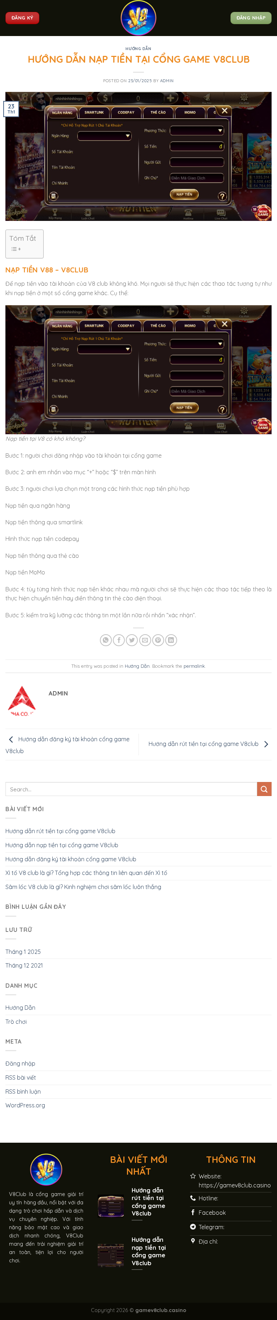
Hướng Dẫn (138, 48)
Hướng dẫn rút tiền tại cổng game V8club (204, 743)
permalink (194, 666)
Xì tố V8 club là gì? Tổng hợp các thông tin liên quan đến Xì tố (86, 872)
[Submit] (264, 789)
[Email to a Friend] (145, 640)
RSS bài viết (20, 1077)
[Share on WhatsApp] (106, 640)
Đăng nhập (20, 1063)
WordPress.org (25, 1105)
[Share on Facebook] (119, 640)
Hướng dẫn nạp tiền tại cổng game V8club (61, 845)
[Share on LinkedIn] (171, 640)
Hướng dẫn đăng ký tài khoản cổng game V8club (70, 859)
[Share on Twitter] (132, 640)
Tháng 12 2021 (24, 965)
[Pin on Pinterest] (158, 640)
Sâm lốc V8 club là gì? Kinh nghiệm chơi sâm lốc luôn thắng (83, 886)
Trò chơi (16, 1021)
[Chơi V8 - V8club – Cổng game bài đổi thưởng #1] (138, 18)
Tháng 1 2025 (23, 951)
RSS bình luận (23, 1091)
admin (167, 80)
